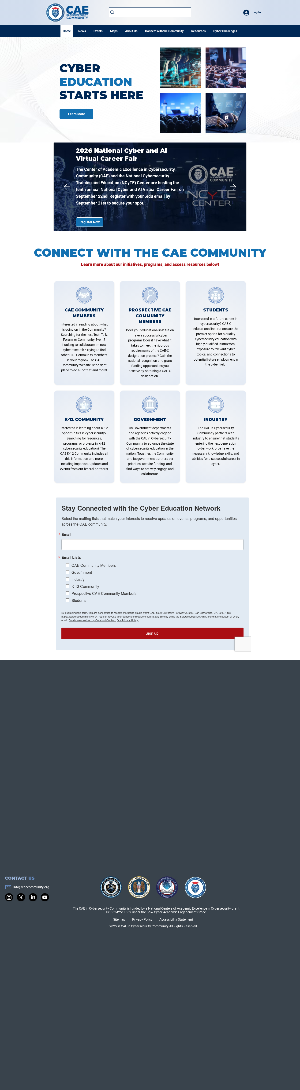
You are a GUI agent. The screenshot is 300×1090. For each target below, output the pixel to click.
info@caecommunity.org (31, 887)
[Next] (233, 186)
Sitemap (119, 919)
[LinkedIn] (33, 897)
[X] (21, 897)
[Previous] (67, 186)
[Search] (150, 12)
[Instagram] (9, 897)
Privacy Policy (142, 919)
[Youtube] (45, 897)
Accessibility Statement (176, 919)
